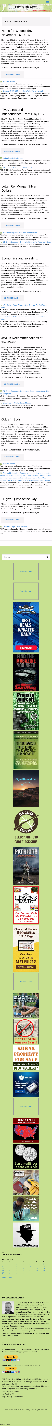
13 (3, 1268)
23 (23, 1271)
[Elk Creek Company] (26, 827)
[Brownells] (26, 948)
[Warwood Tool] (26, 1182)
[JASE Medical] (26, 1208)
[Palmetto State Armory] (26, 627)
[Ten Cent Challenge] (26, 1156)
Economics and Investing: (19, 258)
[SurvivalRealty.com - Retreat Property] (26, 1057)
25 (37, 1271)
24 (30, 1271)
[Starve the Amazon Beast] (26, 1031)
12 (44, 1266)
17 (30, 1268)
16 (23, 1268)
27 (3, 1273)
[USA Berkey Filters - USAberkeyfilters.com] (26, 1005)
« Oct (4, 1278)
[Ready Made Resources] (26, 711)
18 (37, 1268)
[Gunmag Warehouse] (26, 672)
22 (16, 1271)
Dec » (10, 1278)
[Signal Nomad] (26, 788)
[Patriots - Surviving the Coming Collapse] (26, 866)
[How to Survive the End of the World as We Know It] (26, 750)
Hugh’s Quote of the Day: (19, 499)
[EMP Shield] (26, 1084)
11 (37, 1266)
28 (9, 1273)
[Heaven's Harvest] (26, 905)
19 (44, 1268)
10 (30, 1266)
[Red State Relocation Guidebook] (26, 1130)
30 (23, 1273)
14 (9, 1268)
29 (16, 1273)
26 (44, 1271)
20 (3, 1271)
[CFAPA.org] (26, 1234)
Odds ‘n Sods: (11, 419)
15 (16, 1268)
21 (9, 1271)
